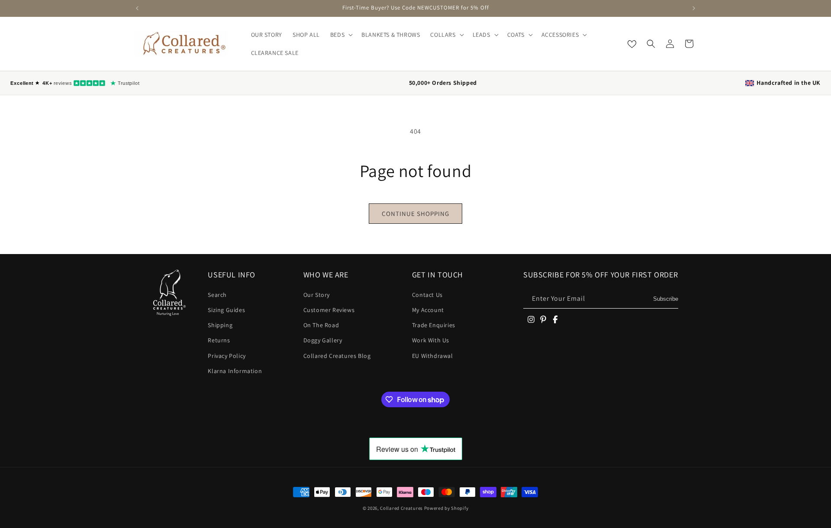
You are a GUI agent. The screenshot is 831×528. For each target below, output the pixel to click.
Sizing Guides (226, 310)
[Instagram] (531, 319)
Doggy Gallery (322, 340)
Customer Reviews (329, 310)
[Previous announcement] (137, 8)
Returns (219, 340)
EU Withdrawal (432, 356)
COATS (516, 35)
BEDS (337, 35)
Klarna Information (235, 371)
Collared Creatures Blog (337, 356)
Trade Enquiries (433, 325)
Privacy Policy (226, 356)
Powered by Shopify (446, 508)
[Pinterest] (543, 319)
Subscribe (665, 299)
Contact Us (427, 295)
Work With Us (430, 340)
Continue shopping (415, 213)
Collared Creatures (402, 508)
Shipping (220, 325)
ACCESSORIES (560, 35)
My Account (428, 310)
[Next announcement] (693, 8)
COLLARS (442, 35)
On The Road (321, 325)
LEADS (481, 35)
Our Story (316, 295)
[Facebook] (555, 319)
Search (217, 295)
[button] (340, 35)
